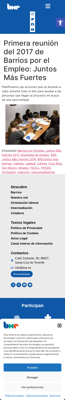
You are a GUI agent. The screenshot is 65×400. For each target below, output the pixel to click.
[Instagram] (32, 14)
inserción (23, 172)
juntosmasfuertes (43, 172)
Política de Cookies (24, 233)
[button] (60, 22)
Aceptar (32, 367)
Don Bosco (9, 168)
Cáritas (42, 163)
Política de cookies (14, 395)
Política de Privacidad (26, 228)
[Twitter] (32, 19)
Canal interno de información (32, 243)
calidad (30, 163)
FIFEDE (46, 168)
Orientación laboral (24, 202)
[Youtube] (30, 285)
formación (9, 172)
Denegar (32, 377)
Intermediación (21, 208)
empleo (23, 168)
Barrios (16, 192)
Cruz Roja (55, 163)
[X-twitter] (18, 285)
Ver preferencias (32, 387)
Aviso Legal (19, 238)
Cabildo (18, 163)
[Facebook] (32, 24)
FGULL (34, 168)
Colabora (17, 213)
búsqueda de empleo (35, 155)
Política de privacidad (37, 395)
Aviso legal (54, 395)
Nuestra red (19, 197)
